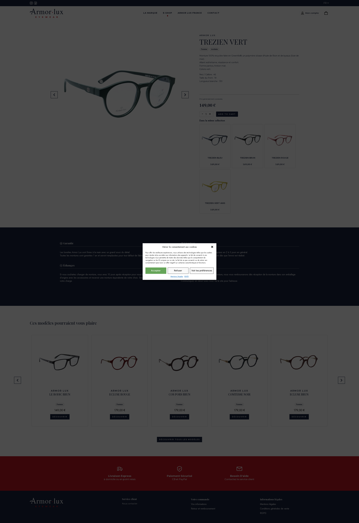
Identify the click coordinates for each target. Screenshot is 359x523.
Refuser (178, 270)
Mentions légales (177, 276)
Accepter (156, 270)
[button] (212, 247)
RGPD (186, 276)
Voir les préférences (201, 270)
